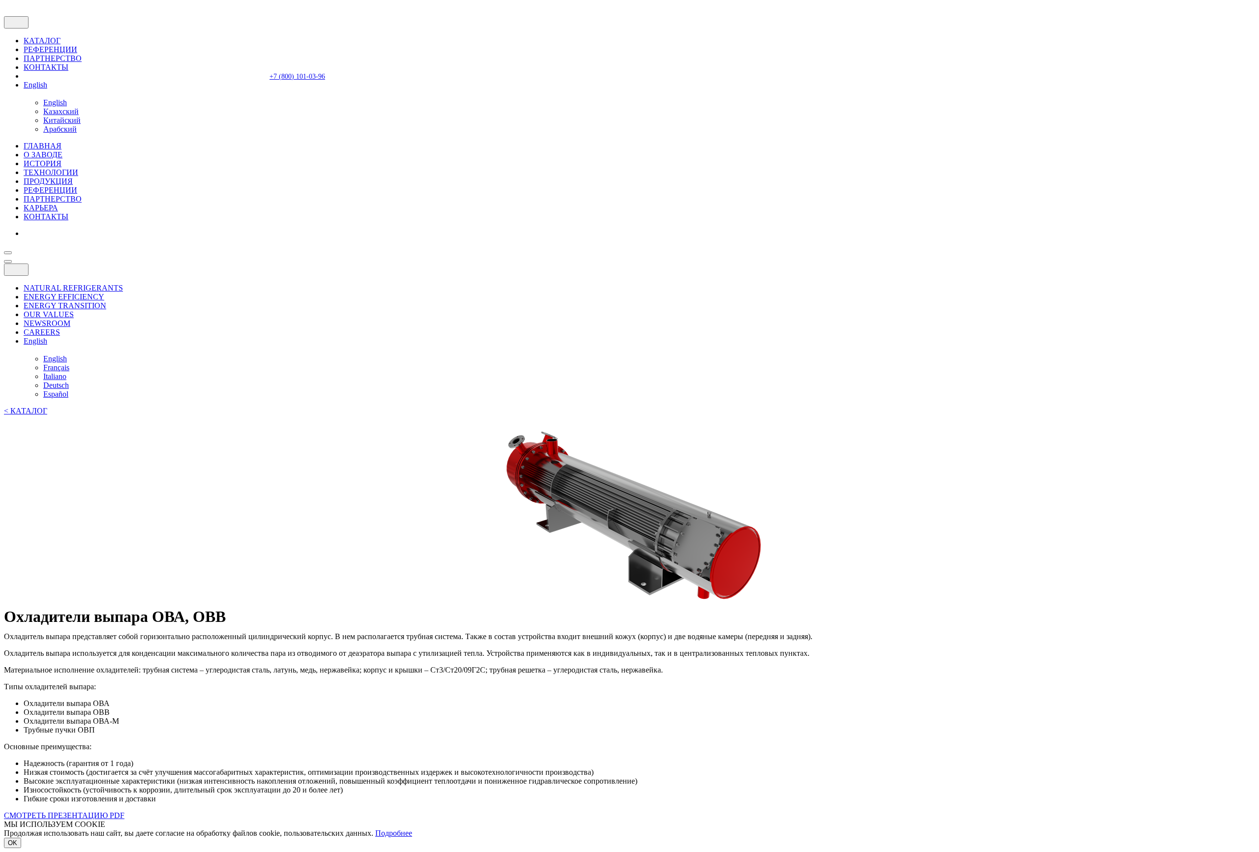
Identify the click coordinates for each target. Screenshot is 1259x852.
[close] (16, 22)
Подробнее (393, 833)
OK (12, 843)
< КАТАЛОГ (25, 411)
